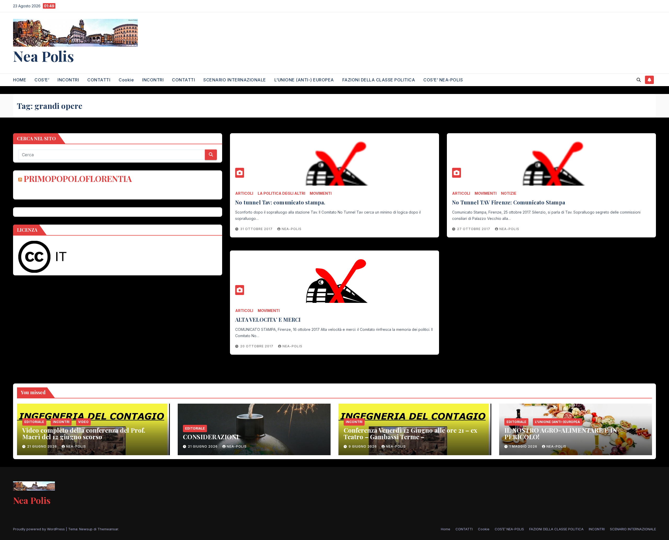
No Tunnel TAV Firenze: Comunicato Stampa (508, 202)
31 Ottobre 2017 (257, 229)
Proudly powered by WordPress (39, 529)
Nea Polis (43, 55)
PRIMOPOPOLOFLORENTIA (78, 178)
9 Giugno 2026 (363, 446)
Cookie (126, 79)
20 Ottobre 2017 (257, 346)
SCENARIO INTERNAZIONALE (234, 79)
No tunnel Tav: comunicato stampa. (280, 202)
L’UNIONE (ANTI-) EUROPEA (304, 79)
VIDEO (83, 422)
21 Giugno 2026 (42, 446)
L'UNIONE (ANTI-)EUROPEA (557, 422)
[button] (639, 79)
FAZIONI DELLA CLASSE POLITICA (378, 79)
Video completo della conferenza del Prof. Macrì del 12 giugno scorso (83, 433)
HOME (19, 79)
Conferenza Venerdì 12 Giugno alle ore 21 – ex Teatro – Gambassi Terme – (410, 433)
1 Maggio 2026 (523, 446)
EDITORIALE (34, 422)
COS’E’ (41, 79)
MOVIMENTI (321, 193)
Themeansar (107, 529)
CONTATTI (98, 79)
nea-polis (292, 229)
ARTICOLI (244, 193)
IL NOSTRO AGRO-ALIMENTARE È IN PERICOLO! (560, 433)
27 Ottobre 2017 (474, 229)
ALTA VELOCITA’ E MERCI (268, 319)
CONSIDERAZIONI (211, 436)
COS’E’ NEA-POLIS (443, 79)
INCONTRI (68, 79)
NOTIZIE (508, 193)
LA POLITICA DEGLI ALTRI (281, 193)
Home (445, 529)
